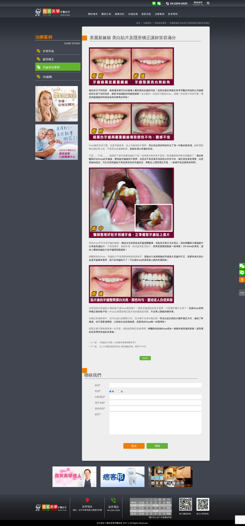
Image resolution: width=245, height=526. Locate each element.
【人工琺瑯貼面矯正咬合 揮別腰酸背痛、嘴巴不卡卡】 (119, 346)
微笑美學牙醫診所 (52, 508)
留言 (97, 414)
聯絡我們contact (198, 3)
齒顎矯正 (48, 59)
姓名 (97, 385)
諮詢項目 (100, 408)
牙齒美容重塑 (51, 67)
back (145, 358)
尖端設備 (133, 14)
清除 (157, 445)
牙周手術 (48, 51)
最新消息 (146, 14)
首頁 (138, 23)
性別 (97, 391)
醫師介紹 (106, 14)
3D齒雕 (47, 76)
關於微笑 (93, 14)
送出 (134, 445)
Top (242, 293)
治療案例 (159, 14)
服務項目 (119, 14)
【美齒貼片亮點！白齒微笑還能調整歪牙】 (113, 342)
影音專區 (173, 14)
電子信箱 (100, 403)
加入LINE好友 (203, 514)
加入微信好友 (185, 514)
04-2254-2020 (178, 3)
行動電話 (100, 397)
